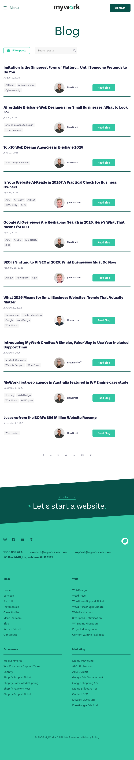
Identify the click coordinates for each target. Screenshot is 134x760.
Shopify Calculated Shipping (20, 683)
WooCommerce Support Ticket (22, 666)
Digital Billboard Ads (85, 688)
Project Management (85, 629)
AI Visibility (11, 205)
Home (7, 590)
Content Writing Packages (88, 634)
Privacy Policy (90, 737)
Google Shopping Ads (85, 683)
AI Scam (9, 85)
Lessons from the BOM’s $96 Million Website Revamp (50, 418)
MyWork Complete (15, 360)
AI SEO (31, 200)
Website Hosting (82, 612)
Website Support (14, 365)
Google (9, 320)
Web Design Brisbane (16, 162)
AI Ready (19, 200)
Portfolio (8, 601)
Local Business (13, 130)
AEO (7, 200)
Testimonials (11, 606)
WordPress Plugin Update (87, 606)
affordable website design (19, 125)
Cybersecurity (13, 90)
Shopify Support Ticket (17, 677)
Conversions (12, 315)
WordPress (11, 325)
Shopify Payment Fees (17, 688)
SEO (23, 205)
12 (82, 455)
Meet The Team (12, 618)
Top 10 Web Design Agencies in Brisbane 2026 (43, 147)
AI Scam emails (26, 85)
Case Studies (11, 612)
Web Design (23, 320)
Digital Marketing (32, 315)
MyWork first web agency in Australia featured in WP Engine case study (65, 382)
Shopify (8, 672)
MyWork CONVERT (83, 699)
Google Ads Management (87, 677)
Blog (6, 623)
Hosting (9, 395)
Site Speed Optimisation (87, 618)
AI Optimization (82, 666)
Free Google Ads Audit (86, 705)
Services (8, 595)
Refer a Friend (12, 629)
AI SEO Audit (80, 672)
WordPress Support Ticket (88, 601)
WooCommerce (12, 660)
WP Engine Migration (85, 623)
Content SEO (80, 694)
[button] (16, 50)
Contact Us (10, 634)
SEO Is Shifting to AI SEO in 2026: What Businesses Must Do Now (59, 262)
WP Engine (27, 400)
